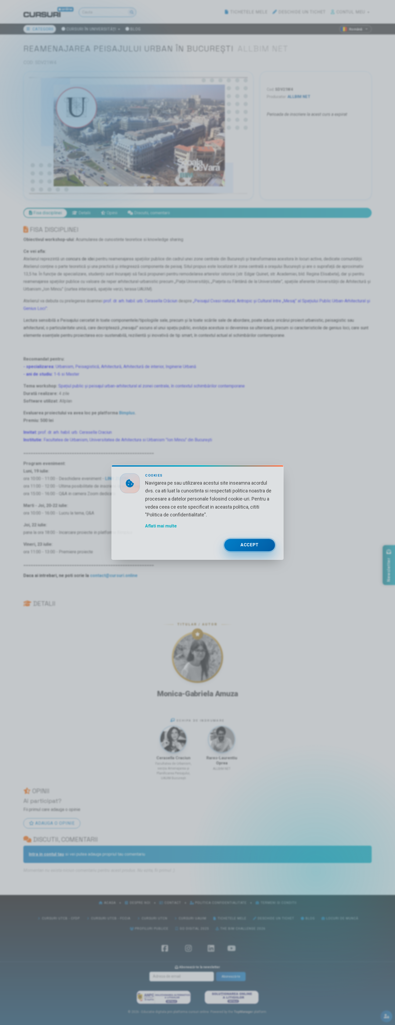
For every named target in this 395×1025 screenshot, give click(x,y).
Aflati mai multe (161, 526)
